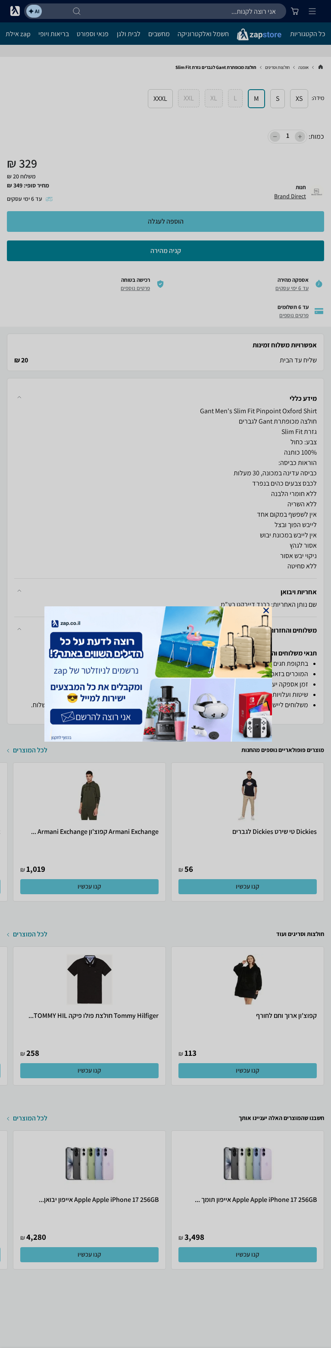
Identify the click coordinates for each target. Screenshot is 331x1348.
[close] (266, 610)
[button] (266, 610)
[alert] (165, 674)
